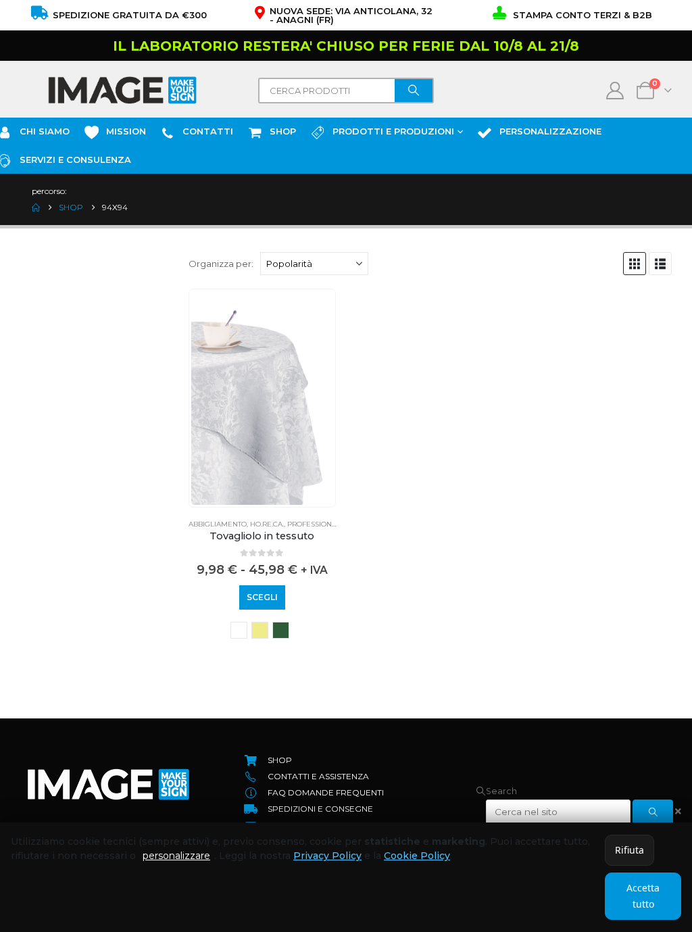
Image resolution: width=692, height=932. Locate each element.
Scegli (262, 597)
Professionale (316, 524)
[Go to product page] (262, 398)
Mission (126, 131)
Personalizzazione (550, 131)
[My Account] (615, 90)
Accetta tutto (643, 895)
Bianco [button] (238, 630)
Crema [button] (259, 630)
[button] (634, 263)
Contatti (207, 131)
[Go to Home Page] (36, 207)
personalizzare (176, 856)
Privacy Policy (327, 856)
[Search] (413, 90)
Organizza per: (221, 263)
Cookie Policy (417, 856)
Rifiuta (629, 849)
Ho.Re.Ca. (267, 524)
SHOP (283, 131)
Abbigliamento (218, 524)
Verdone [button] (280, 630)
